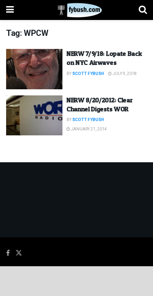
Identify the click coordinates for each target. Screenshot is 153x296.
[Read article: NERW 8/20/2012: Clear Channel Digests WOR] (34, 115)
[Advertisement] (76, 280)
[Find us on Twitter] (19, 253)
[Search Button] (143, 10)
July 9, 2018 (124, 74)
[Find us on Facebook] (8, 253)
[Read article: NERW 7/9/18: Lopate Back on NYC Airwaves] (34, 69)
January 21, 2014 (88, 129)
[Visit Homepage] (76, 10)
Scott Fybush (88, 74)
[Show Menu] (10, 10)
